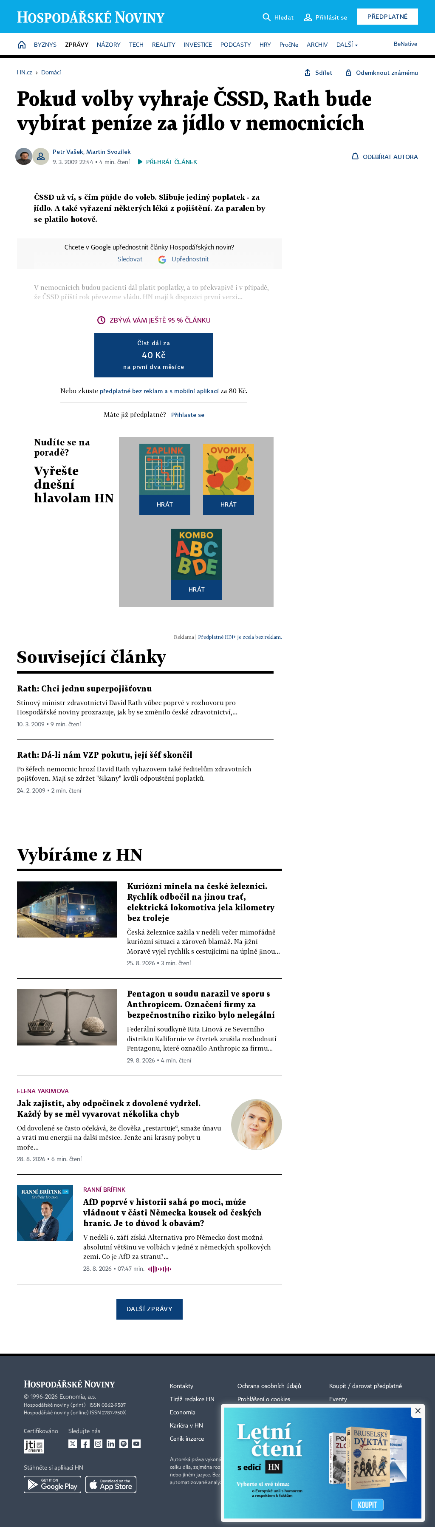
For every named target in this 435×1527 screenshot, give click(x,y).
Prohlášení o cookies (263, 1399)
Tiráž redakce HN (192, 1399)
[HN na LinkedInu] (111, 1443)
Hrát (165, 504)
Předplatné (387, 16)
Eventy (338, 1399)
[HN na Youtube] (136, 1443)
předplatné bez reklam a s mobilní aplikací (159, 390)
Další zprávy (149, 1308)
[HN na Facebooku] (85, 1443)
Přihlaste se (187, 414)
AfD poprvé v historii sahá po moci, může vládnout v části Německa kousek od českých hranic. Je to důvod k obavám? (172, 1213)
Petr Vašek (68, 151)
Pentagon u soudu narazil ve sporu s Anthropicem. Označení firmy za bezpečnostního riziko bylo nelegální (201, 1005)
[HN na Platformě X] (72, 1443)
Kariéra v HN (186, 1426)
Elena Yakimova (43, 1090)
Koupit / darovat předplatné (365, 1386)
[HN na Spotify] (123, 1443)
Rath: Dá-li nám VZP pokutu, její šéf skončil (104, 755)
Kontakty (181, 1386)
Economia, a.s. (77, 1397)
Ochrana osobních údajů (269, 1386)
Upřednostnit (190, 260)
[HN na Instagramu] (98, 1443)
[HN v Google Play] (52, 1484)
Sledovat (130, 260)
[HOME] (21, 45)
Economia (182, 1413)
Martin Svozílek (108, 151)
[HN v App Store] (110, 1484)
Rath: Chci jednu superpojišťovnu (84, 689)
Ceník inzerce (187, 1439)
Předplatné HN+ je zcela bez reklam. (240, 637)
